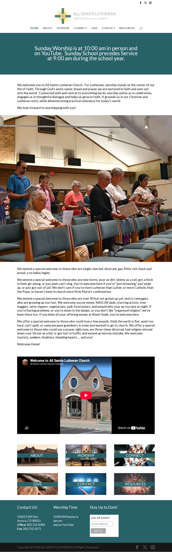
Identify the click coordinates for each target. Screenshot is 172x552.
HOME (34, 28)
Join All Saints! (100, 517)
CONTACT (108, 28)
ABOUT (48, 28)
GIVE (94, 28)
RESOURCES (127, 28)
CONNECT (80, 28)
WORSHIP (63, 28)
